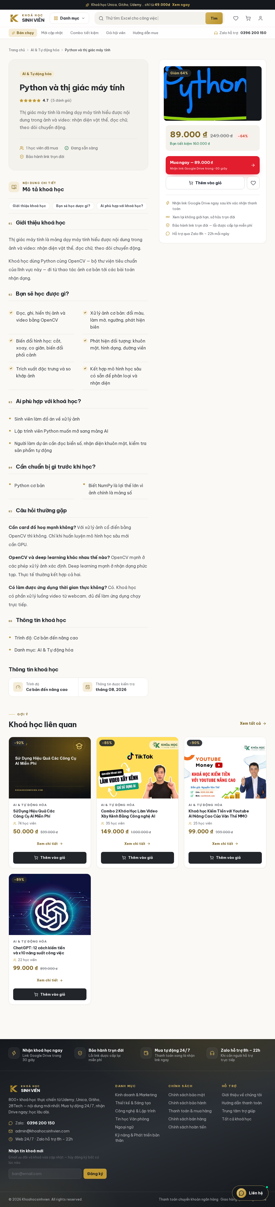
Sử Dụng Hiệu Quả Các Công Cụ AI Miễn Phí (34, 814)
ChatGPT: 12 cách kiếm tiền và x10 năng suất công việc (39, 950)
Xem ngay (181, 5)
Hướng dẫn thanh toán (242, 1103)
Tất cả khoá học (237, 1119)
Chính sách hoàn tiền (187, 1127)
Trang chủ (17, 50)
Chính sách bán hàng (187, 1119)
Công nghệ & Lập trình (135, 1111)
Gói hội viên (115, 33)
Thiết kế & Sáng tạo (133, 1103)
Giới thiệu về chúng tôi (242, 1094)
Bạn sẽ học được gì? (73, 206)
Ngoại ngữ (124, 1127)
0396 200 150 (253, 33)
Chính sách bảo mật (186, 1094)
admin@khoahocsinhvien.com (42, 1131)
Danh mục (69, 18)
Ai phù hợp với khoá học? (121, 206)
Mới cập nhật (52, 33)
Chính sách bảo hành (187, 1103)
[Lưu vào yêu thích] (253, 182)
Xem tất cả (250, 723)
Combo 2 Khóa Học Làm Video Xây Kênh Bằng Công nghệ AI (129, 814)
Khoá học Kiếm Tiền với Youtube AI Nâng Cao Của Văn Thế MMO (219, 814)
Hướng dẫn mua (145, 33)
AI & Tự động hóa (45, 50)
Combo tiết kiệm (84, 33)
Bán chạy (25, 33)
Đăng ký (95, 1173)
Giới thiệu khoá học (29, 206)
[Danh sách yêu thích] (236, 18)
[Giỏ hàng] (248, 18)
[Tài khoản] (260, 18)
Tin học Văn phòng (132, 1119)
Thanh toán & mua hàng (190, 1111)
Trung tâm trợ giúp (238, 1111)
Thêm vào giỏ (208, 183)
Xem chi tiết (47, 844)
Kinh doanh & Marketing (136, 1094)
